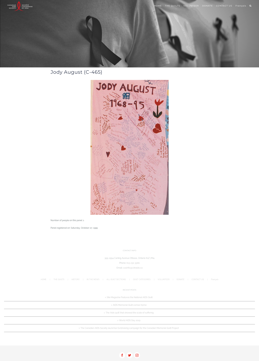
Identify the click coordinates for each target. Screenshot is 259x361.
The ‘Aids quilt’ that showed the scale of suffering (130, 312)
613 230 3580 (133, 263)
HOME (43, 279)
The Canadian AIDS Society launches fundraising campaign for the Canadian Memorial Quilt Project (130, 328)
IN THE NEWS (93, 279)
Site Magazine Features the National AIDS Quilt (130, 297)
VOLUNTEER (163, 279)
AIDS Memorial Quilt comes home (129, 305)
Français (214, 279)
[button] (250, 5)
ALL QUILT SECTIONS (116, 279)
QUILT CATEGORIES (142, 279)
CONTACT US (198, 279)
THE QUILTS (59, 279)
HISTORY (75, 279)
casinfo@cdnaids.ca (133, 268)
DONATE (180, 279)
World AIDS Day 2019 (129, 320)
